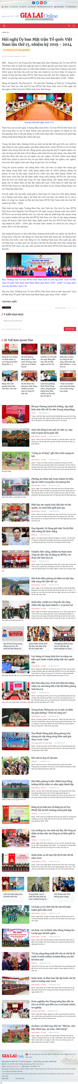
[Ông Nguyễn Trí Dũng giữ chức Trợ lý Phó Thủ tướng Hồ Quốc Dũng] (15, 536)
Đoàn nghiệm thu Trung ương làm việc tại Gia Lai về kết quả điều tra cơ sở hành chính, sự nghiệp (53, 1004)
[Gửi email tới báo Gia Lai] (45, 2)
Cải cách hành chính (38, 1011)
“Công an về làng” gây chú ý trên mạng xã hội (52, 454)
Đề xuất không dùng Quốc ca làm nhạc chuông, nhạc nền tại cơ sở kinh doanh (29, 362)
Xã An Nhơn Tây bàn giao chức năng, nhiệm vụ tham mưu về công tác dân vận (29, 388)
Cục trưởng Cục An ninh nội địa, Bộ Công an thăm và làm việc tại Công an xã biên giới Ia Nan (53, 833)
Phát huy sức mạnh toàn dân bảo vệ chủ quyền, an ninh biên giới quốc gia (51, 506)
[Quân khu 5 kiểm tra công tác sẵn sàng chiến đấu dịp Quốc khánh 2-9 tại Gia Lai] (68, 349)
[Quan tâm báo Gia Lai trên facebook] (33, 2)
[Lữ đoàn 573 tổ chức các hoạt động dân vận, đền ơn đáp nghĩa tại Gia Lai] (49, 349)
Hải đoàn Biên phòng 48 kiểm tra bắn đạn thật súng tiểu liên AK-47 (52, 580)
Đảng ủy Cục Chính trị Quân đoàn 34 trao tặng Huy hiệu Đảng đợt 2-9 (9, 360)
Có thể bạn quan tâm (18, 340)
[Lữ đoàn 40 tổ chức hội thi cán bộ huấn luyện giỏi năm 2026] (15, 914)
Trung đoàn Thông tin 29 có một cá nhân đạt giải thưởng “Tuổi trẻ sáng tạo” (52, 711)
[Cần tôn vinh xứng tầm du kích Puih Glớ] (13, 884)
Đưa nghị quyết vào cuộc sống (41, 743)
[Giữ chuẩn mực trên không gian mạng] (64, 884)
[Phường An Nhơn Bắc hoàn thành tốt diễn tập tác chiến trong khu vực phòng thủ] (15, 486)
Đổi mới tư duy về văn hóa (44, 758)
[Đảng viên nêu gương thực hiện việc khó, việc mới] (10, 375)
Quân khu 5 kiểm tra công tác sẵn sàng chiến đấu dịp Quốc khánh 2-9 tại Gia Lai (68, 362)
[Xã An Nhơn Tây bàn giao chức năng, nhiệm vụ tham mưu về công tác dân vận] (29, 375)
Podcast (33, 7)
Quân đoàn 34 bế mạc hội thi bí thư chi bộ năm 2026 (52, 856)
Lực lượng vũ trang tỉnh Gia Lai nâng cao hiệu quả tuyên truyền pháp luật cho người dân (52, 659)
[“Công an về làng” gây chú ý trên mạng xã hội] (15, 461)
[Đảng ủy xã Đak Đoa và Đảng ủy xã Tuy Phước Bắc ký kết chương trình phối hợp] (15, 815)
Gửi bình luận (70, 329)
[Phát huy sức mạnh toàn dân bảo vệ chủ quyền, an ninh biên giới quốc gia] (15, 512)
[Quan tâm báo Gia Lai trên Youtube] (41, 2)
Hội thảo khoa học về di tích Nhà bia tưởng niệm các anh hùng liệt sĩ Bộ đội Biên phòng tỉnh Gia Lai (53, 686)
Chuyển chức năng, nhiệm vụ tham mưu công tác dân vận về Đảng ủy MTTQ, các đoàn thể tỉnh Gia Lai (51, 554)
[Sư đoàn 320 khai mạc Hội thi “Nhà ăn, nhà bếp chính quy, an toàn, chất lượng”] (15, 1033)
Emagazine (60, 7)
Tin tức (33, 413)
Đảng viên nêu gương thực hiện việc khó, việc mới (9, 386)
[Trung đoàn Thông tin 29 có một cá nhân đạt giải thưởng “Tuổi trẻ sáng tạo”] (15, 717)
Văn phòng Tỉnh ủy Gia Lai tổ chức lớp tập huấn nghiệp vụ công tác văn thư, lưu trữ (63, 646)
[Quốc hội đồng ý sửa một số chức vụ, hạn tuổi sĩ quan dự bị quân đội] (15, 437)
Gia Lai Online (13, 1056)
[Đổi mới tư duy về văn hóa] (15, 765)
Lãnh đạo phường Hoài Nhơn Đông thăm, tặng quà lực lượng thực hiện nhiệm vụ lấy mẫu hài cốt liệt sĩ (48, 390)
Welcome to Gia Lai (46, 7)
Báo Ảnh (15, 7)
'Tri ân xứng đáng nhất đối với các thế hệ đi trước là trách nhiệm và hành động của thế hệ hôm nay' (53, 956)
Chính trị (5, 32)
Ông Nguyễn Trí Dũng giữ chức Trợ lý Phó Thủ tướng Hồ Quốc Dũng (52, 530)
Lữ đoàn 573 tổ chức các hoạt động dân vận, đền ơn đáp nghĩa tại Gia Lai (49, 360)
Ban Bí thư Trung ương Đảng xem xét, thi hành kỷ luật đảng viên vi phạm (13, 646)
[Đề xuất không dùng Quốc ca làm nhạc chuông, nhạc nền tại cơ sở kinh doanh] (29, 349)
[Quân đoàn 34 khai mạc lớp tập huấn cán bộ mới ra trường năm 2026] (15, 986)
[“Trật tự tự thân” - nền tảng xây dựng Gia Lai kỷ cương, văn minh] (68, 375)
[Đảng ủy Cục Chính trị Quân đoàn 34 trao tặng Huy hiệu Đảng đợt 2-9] (10, 349)
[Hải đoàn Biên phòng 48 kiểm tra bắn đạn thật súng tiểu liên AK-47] (15, 586)
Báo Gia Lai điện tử (39, 16)
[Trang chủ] (4, 25)
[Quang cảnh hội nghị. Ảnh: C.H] (39, 106)
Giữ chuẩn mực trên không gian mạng (62, 895)
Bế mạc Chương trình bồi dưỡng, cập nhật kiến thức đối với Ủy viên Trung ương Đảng (53, 408)
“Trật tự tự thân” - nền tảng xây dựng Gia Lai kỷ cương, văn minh (68, 387)
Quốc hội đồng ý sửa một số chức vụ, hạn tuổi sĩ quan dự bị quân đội (52, 431)
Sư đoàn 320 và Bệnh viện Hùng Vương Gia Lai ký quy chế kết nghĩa (52, 932)
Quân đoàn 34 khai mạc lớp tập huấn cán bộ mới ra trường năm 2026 (53, 979)
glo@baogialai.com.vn (14, 1066)
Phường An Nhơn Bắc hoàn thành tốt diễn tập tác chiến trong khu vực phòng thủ (52, 480)
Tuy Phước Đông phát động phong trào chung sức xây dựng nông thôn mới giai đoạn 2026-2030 (51, 736)
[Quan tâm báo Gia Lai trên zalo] (37, 2)
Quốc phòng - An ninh (38, 436)
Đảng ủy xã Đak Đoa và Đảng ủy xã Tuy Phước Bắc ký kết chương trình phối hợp (51, 808)
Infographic (72, 7)
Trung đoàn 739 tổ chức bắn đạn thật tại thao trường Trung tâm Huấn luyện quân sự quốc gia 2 (38, 896)
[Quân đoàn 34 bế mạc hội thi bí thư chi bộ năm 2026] (15, 862)
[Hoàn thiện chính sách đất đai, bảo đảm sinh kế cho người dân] (38, 633)
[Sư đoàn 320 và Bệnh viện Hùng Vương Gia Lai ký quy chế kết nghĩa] (15, 938)
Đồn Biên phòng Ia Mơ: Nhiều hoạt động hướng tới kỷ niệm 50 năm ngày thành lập (52, 783)
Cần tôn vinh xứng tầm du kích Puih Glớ (13, 895)
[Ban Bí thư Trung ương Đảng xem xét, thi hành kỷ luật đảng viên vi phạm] (13, 633)
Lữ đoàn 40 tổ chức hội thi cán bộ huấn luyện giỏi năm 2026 (51, 908)
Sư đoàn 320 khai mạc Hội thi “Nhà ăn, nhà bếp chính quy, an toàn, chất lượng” (53, 1027)
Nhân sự (34, 535)
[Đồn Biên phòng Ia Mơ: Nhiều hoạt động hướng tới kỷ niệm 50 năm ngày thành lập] (15, 789)
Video (6, 7)
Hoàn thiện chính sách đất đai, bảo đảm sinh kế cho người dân (38, 646)
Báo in (24, 7)
